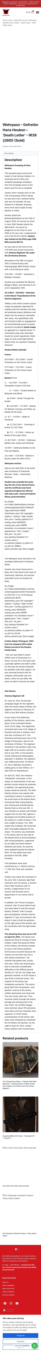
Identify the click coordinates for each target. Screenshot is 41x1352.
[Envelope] (17, 1303)
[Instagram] (11, 1303)
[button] (37, 12)
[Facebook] (5, 1303)
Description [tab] (9, 153)
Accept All (20, 1335)
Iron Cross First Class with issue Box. (16, 1186)
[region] (20, 1333)
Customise (20, 1341)
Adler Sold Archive (15, 146)
